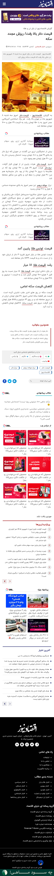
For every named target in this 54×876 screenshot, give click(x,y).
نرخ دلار (48, 168)
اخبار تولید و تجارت (41, 793)
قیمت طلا (39, 265)
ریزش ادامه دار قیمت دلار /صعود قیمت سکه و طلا (30, 338)
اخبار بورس (44, 786)
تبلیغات (46, 757)
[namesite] (45, 4)
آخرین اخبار (44, 650)
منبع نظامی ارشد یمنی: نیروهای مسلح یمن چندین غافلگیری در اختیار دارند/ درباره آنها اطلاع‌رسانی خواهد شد (26, 684)
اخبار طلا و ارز (44, 782)
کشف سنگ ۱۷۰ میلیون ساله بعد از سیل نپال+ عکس (27, 567)
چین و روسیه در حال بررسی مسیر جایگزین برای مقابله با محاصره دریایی (26, 553)
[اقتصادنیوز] (27, 728)
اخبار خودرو (45, 790)
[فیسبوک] (5, 381)
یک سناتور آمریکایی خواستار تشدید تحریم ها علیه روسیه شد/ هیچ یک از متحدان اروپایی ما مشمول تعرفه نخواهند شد (26, 662)
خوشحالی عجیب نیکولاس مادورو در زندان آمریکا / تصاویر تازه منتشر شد (26, 539)
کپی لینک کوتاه (45, 381)
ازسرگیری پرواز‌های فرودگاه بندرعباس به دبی (33, 656)
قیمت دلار (24, 115)
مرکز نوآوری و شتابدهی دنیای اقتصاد (37, 841)
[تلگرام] (15, 381)
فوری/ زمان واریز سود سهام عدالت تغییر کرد (30, 545)
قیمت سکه (27, 303)
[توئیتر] (10, 381)
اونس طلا (37, 248)
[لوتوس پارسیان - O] (27, 872)
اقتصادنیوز (37, 115)
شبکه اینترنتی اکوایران (43, 820)
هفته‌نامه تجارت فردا (43, 824)
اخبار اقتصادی (40, 47)
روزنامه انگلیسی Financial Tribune (38, 828)
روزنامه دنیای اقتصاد (44, 816)
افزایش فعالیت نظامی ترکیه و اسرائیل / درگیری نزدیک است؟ (27, 575)
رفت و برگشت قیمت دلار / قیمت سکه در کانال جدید (29, 335)
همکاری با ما (44, 765)
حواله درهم (42, 185)
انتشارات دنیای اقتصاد (43, 832)
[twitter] (32, 744)
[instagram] (27, 744)
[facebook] (37, 744)
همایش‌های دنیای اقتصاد (42, 837)
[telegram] (22, 744)
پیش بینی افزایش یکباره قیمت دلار (35, 342)
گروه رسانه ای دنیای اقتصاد (41, 812)
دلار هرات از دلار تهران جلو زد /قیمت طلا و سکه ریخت (29, 331)
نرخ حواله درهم (29, 368)
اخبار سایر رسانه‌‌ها (17, 797)
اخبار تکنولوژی (19, 790)
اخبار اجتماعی (19, 793)
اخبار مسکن (20, 786)
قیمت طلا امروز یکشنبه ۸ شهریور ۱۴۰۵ (35, 677)
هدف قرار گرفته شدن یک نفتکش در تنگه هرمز (32, 691)
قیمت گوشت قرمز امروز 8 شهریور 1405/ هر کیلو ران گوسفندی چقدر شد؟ (27, 531)
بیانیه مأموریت (43, 769)
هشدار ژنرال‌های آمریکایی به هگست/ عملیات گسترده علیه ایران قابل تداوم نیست (28, 697)
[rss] (17, 744)
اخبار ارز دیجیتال (42, 797)
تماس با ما (45, 761)
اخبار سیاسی (20, 782)
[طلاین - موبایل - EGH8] (27, 17)
